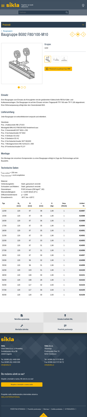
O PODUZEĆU (70, 409)
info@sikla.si (49, 365)
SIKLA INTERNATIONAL (10, 397)
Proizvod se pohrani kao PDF (59, 69)
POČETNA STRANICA (17, 409)
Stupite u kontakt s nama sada (22, 384)
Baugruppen (8, 31)
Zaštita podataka (56, 409)
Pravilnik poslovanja (34, 409)
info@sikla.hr (6, 365)
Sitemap (46, 409)
